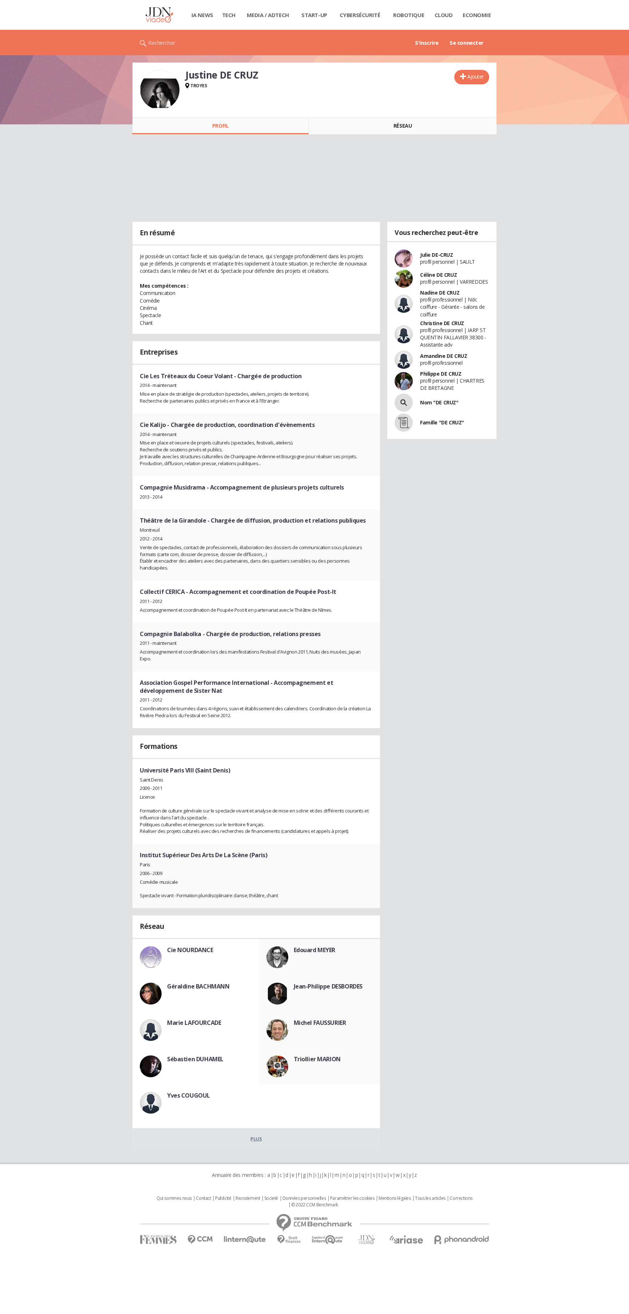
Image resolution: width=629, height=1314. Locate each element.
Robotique (408, 15)
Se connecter (467, 42)
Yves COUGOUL (188, 1095)
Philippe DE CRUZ (440, 373)
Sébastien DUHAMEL (195, 1059)
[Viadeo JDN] (367, 1239)
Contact (203, 1198)
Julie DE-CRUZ (436, 254)
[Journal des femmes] (158, 1239)
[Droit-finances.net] (289, 1239)
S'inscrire (427, 42)
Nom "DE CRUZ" (439, 402)
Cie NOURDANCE (190, 950)
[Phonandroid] (461, 1239)
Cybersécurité (360, 15)
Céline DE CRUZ (438, 274)
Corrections (461, 1198)
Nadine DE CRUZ (439, 292)
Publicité (223, 1198)
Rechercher (161, 42)
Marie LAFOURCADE (194, 1023)
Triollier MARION (317, 1059)
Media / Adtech (268, 15)
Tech (229, 15)
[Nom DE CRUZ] (404, 403)
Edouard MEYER (315, 950)
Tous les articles (430, 1198)
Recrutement (248, 1198)
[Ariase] (406, 1239)
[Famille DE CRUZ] (404, 423)
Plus (256, 1138)
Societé (271, 1198)
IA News (202, 15)
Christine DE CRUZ (442, 323)
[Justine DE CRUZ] (160, 90)
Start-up (314, 15)
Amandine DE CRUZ (443, 355)
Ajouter (475, 76)
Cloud (444, 15)
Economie (477, 15)
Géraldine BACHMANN (198, 986)
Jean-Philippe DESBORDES (328, 986)
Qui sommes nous (174, 1198)
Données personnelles (304, 1198)
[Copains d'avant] (328, 1239)
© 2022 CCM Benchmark (314, 1204)
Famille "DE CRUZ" (442, 422)
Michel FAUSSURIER (320, 1023)
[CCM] (200, 1239)
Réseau (402, 125)
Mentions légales (395, 1198)
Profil (220, 125)
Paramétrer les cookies (352, 1198)
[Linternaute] (245, 1239)
